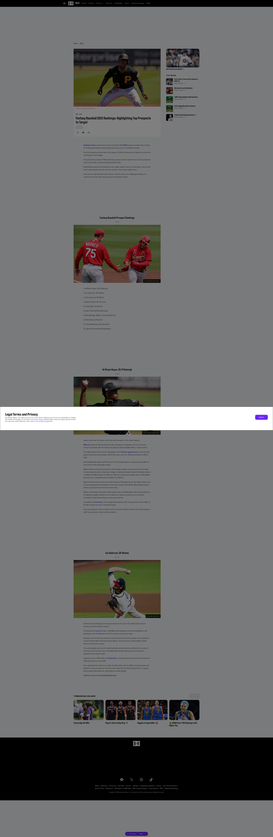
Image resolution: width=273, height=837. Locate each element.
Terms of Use (34, 418)
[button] (261, 417)
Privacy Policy (38, 419)
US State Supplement (46, 421)
